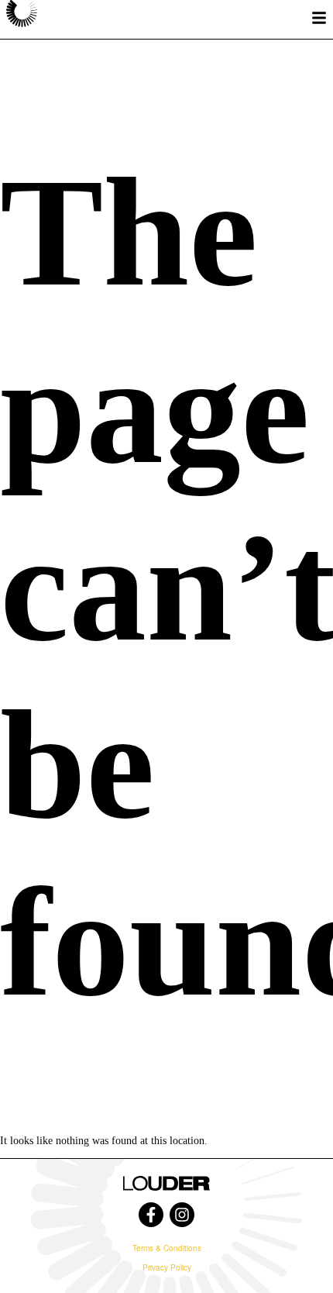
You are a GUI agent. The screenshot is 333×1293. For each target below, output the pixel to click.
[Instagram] (182, 1214)
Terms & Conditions (166, 1248)
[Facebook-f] (151, 1214)
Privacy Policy (166, 1267)
